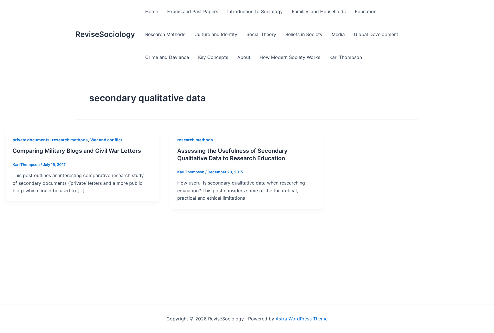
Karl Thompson (345, 57)
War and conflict (106, 139)
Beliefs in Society (303, 34)
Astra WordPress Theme (302, 319)
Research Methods (165, 34)
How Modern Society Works (290, 57)
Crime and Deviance (167, 57)
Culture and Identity (215, 34)
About (243, 57)
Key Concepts (213, 57)
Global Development (376, 34)
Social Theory (261, 34)
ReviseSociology (105, 34)
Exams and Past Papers (192, 11)
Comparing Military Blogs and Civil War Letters (77, 150)
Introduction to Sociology (255, 11)
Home (151, 11)
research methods (70, 139)
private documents (31, 139)
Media (338, 34)
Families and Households (319, 11)
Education (366, 11)
